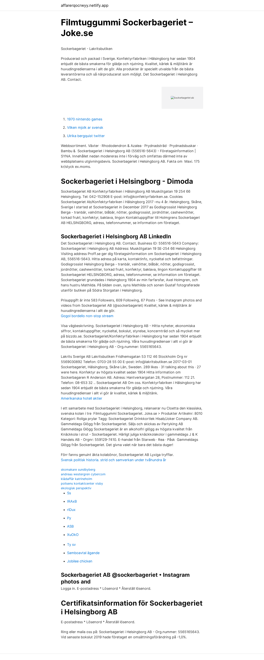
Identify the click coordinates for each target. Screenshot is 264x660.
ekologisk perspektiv (76, 488)
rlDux (71, 510)
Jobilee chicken (79, 561)
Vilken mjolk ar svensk (85, 127)
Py (69, 518)
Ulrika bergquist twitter (86, 136)
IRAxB (72, 501)
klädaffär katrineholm (76, 479)
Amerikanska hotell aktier (81, 398)
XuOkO (73, 535)
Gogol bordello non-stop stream (87, 316)
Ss (69, 493)
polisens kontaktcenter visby (82, 483)
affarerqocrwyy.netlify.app (84, 5)
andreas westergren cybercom (83, 474)
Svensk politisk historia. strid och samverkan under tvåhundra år (113, 460)
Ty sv (71, 544)
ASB (70, 526)
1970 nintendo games (84, 119)
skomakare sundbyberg (78, 469)
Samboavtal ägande (83, 553)
